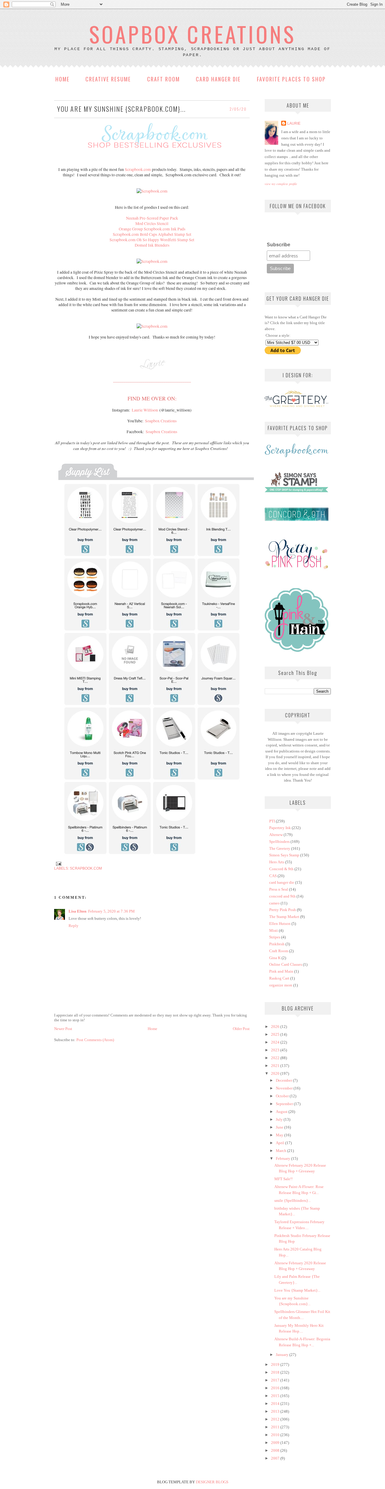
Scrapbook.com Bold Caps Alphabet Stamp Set (152, 234)
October (283, 1096)
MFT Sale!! (283, 1179)
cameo (274, 903)
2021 (275, 1065)
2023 (275, 1050)
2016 (275, 1388)
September (285, 1104)
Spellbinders (279, 841)
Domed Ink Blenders (152, 245)
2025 (275, 1034)
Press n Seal (278, 889)
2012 (275, 1419)
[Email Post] (57, 863)
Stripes (274, 937)
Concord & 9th (281, 869)
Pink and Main (281, 971)
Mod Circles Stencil (151, 223)
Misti (273, 930)
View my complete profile (281, 184)
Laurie (293, 123)
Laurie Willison (145, 410)
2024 (275, 1042)
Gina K (275, 958)
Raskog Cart (279, 978)
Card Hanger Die (218, 79)
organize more (280, 985)
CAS (273, 876)
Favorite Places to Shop (291, 79)
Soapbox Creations (161, 421)
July (280, 1119)
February (283, 1158)
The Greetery (279, 848)
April (280, 1143)
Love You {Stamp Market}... (297, 1290)
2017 (275, 1380)
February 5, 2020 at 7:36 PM (111, 911)
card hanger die (281, 882)
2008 (275, 1450)
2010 (275, 1435)
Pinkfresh (277, 944)
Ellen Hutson (280, 923)
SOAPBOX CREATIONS (192, 34)
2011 (275, 1427)
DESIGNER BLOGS (212, 1482)
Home (62, 79)
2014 (275, 1403)
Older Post (241, 1028)
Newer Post (63, 1028)
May (280, 1135)
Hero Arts (276, 862)
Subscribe (278, 244)
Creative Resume (108, 79)
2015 (275, 1395)
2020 (275, 1073)
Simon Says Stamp (284, 855)
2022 (275, 1058)
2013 (275, 1411)
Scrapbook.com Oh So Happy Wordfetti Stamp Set (151, 239)
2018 (275, 1372)
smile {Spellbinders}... (292, 1200)
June (280, 1127)
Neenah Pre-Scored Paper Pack (152, 218)
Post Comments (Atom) (95, 1040)
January (282, 1354)
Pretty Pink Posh (282, 909)
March (281, 1150)
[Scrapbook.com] (152, 191)
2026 (275, 1026)
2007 (275, 1458)
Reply (74, 925)
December (284, 1080)
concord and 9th (282, 896)
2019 (275, 1364)
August (282, 1111)
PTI (272, 821)
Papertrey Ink (280, 827)
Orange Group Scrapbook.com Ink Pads (152, 229)
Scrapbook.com (138, 169)
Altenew (276, 834)
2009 (275, 1442)
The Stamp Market (284, 916)
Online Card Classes (285, 964)
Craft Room (163, 79)
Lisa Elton (77, 911)
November (285, 1088)
